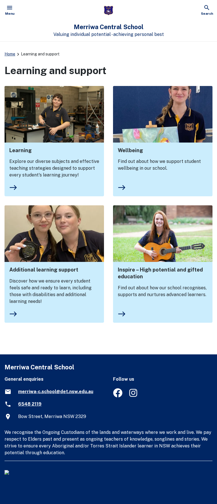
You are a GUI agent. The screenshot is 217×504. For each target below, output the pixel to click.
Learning (20, 150)
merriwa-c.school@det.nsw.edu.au (55, 391)
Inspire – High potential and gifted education (160, 273)
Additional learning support (43, 270)
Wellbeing (130, 150)
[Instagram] (133, 396)
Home (10, 54)
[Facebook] (117, 396)
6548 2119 (30, 404)
